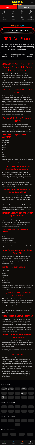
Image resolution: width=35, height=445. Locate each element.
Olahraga (4, 19)
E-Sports (22, 19)
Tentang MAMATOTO (5, 55)
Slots (13, 14)
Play (22, 26)
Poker (13, 19)
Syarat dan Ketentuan (30, 55)
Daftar (8, 7)
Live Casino (22, 14)
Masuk (26, 7)
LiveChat (22, 443)
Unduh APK (30, 443)
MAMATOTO (14, 439)
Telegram (13, 443)
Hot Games (4, 14)
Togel (30, 14)
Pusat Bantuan (21, 54)
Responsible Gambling (14, 55)
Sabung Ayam (30, 19)
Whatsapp (4, 443)
